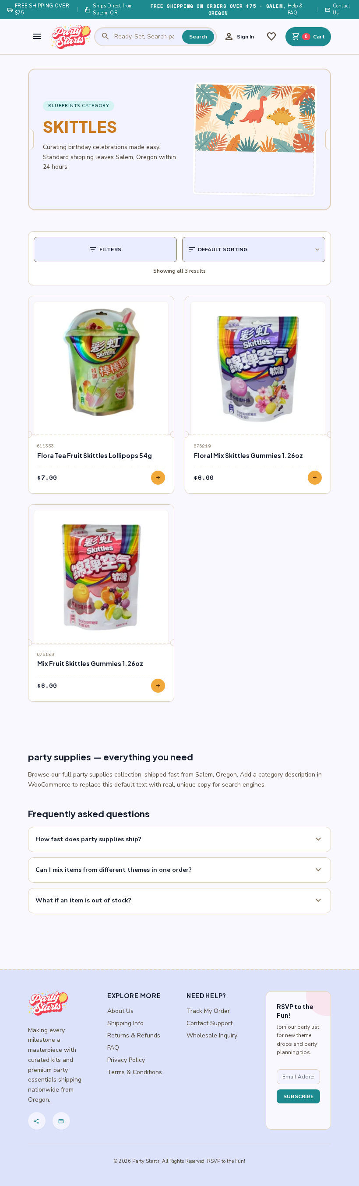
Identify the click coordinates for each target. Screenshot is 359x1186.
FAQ (113, 1048)
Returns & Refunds (133, 1035)
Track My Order (208, 1011)
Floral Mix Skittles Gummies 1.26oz (248, 455)
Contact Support (209, 1023)
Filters (105, 249)
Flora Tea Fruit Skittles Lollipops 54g (94, 455)
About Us (120, 1011)
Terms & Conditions (134, 1072)
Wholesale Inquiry (212, 1035)
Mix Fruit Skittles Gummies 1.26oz (90, 663)
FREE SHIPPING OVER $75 (38, 9)
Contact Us (337, 9)
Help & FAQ (295, 9)
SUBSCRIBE (298, 1096)
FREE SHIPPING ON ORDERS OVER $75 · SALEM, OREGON (218, 10)
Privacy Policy (126, 1060)
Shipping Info (125, 1023)
